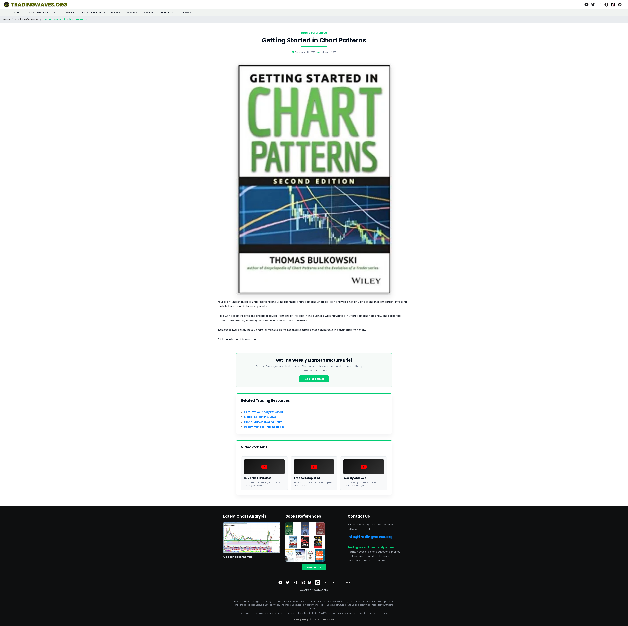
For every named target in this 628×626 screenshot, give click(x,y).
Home (17, 12)
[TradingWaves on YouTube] (586, 4)
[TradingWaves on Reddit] (620, 4)
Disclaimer (329, 619)
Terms (316, 619)
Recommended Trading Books (264, 427)
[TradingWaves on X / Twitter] (287, 582)
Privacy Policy (301, 619)
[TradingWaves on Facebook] (606, 4)
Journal (149, 12)
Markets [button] (167, 12)
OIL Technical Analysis (237, 556)
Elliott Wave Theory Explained (263, 412)
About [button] (185, 12)
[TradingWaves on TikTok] (613, 4)
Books (115, 12)
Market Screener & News (260, 417)
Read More (314, 567)
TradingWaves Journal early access (371, 547)
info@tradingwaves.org (370, 536)
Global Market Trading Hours (263, 422)
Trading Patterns (92, 12)
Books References (27, 19)
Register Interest (314, 379)
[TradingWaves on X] (593, 4)
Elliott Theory (64, 12)
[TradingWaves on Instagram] (600, 4)
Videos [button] (130, 12)
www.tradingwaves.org (314, 590)
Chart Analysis (37, 12)
